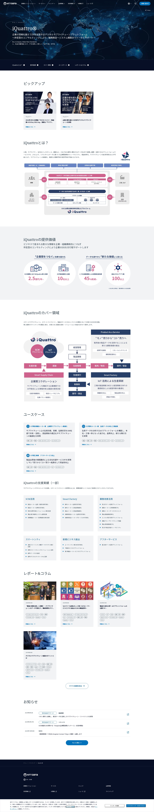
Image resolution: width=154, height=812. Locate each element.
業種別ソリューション (27, 3)
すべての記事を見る (75, 686)
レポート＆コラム (80, 65)
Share (147, 10)
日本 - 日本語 (29, 779)
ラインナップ (21, 22)
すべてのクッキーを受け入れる (136, 805)
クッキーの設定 (114, 805)
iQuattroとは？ (17, 65)
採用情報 (70, 3)
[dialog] (77, 805)
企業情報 (60, 3)
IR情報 (80, 3)
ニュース (88, 3)
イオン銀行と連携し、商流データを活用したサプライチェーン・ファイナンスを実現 (66, 716)
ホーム (13, 22)
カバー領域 (47, 65)
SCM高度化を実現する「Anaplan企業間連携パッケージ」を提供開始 (61, 725)
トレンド (50, 3)
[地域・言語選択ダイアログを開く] (130, 4)
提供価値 (33, 65)
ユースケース (63, 65)
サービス (41, 3)
